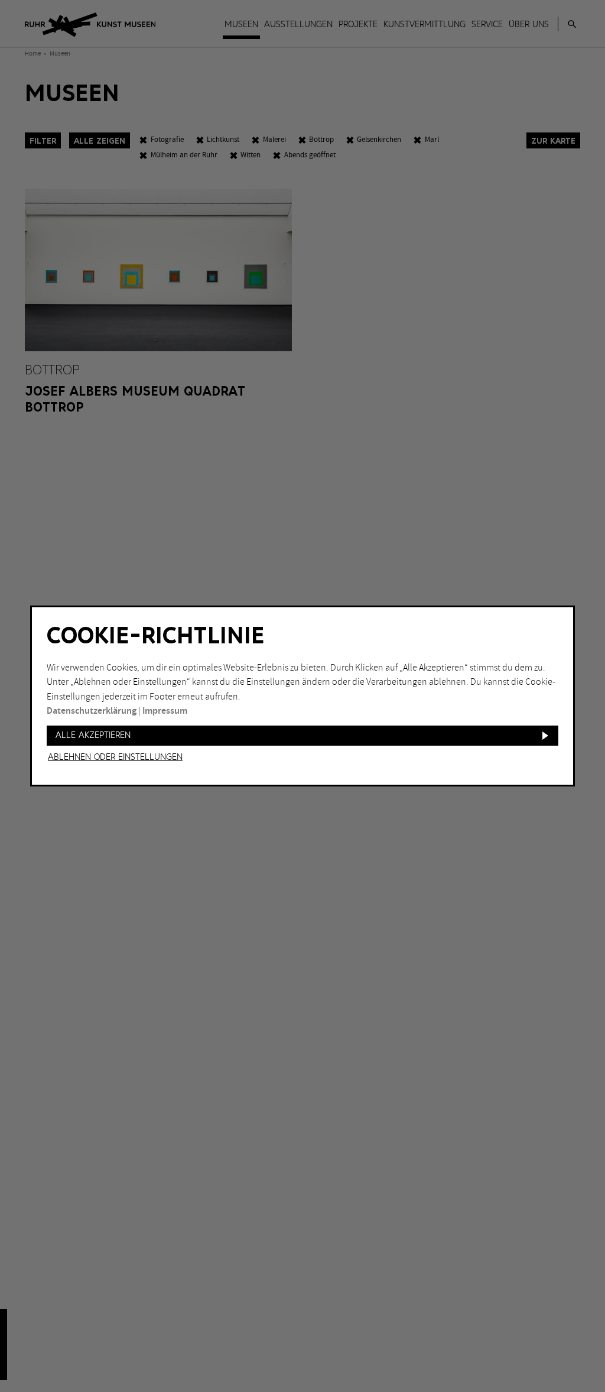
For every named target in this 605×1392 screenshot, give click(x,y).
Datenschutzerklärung (91, 711)
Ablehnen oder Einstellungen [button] (115, 757)
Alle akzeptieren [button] (93, 735)
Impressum (164, 711)
